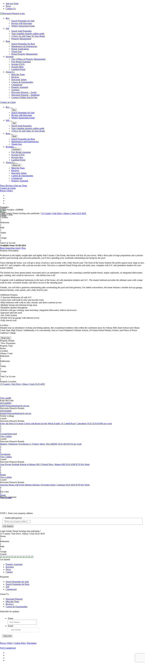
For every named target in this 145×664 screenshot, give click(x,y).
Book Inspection (7, 248)
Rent (8, 41)
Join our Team (12, 3)
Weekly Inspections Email (23, 26)
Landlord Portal (18, 69)
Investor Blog (17, 67)
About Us (10, 72)
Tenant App (16, 51)
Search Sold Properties (21, 31)
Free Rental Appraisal (21, 61)
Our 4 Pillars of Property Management (28, 59)
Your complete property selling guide (27, 33)
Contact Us (11, 8)
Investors (10, 56)
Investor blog (17, 157)
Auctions (15, 90)
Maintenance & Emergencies (24, 46)
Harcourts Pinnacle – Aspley (24, 92)
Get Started (8, 526)
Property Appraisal (19, 87)
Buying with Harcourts (21, 23)
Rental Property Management (24, 54)
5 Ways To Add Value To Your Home (28, 36)
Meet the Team (18, 74)
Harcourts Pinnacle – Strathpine (25, 95)
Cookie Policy (20, 643)
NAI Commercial (8, 648)
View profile (5, 398)
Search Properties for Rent (23, 44)
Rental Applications (20, 49)
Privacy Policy (6, 190)
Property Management (21, 38)
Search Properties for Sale (22, 21)
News (8, 6)
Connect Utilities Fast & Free (24, 97)
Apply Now (20, 248)
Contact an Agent (8, 102)
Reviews (15, 77)
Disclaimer (32, 643)
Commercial (16, 84)
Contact (9, 572)
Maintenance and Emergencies (25, 141)
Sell (7, 28)
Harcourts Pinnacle (14, 599)
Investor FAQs (17, 64)
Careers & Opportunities (22, 82)
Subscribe (7, 636)
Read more (5, 338)
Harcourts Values (19, 79)
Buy (7, 18)
